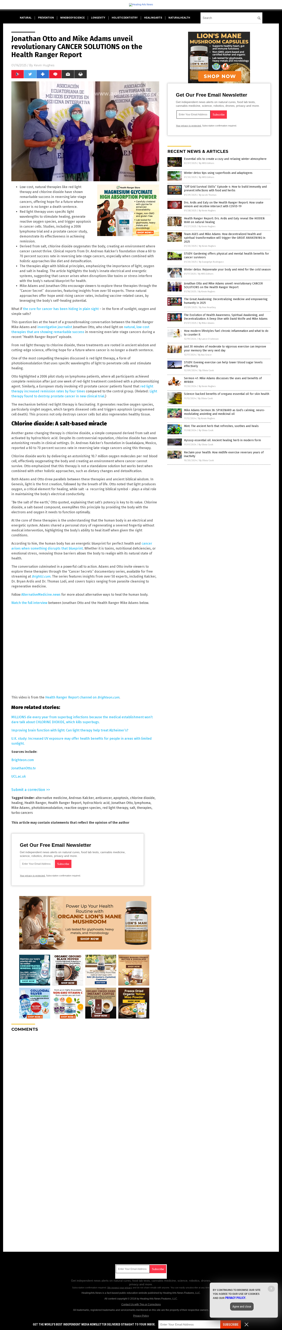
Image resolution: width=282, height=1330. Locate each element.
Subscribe (230, 1324)
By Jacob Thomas (207, 195)
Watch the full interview (29, 603)
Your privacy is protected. (32, 875)
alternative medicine (51, 798)
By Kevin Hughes (207, 210)
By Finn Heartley (207, 307)
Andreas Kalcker (81, 798)
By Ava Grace (205, 354)
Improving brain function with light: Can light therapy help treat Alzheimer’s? (69, 730)
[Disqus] (85, 1086)
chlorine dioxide (142, 798)
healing (17, 803)
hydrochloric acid (96, 803)
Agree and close (241, 1306)
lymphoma (142, 803)
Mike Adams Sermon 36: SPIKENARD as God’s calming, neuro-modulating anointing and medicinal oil (224, 412)
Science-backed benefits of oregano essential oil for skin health (226, 394)
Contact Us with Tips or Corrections (141, 1304)
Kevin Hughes (44, 65)
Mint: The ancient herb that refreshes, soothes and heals (221, 426)
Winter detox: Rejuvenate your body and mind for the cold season (227, 269)
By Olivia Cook (206, 370)
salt (132, 808)
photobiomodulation (47, 808)
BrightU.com (41, 576)
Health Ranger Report (64, 803)
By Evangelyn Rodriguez (211, 262)
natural (26, 17)
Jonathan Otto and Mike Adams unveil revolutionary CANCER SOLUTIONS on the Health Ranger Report (223, 285)
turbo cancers (22, 813)
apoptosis (120, 798)
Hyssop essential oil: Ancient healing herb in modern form (222, 440)
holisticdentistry (125, 17)
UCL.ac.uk (18, 776)
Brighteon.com (22, 760)
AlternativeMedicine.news (40, 595)
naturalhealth (179, 17)
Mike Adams (20, 808)
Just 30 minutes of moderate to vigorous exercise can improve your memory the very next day (225, 348)
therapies (144, 808)
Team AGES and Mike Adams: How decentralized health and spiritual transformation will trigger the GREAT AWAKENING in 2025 (224, 237)
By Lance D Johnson (209, 339)
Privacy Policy (141, 1315)
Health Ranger (35, 803)
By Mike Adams (206, 323)
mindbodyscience (72, 17)
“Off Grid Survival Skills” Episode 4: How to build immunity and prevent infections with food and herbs (225, 188)
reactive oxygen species (82, 808)
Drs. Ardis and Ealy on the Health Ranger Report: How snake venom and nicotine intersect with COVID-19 (223, 204)
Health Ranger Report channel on (82, 697)
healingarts (153, 17)
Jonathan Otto (122, 803)
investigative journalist (54, 327)
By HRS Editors (206, 163)
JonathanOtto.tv (23, 768)
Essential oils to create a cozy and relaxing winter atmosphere (225, 159)
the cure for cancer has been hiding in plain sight (61, 309)
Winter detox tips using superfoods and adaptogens (218, 173)
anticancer (103, 798)
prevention (46, 17)
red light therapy (115, 808)
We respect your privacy (119, 1287)
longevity (98, 17)
